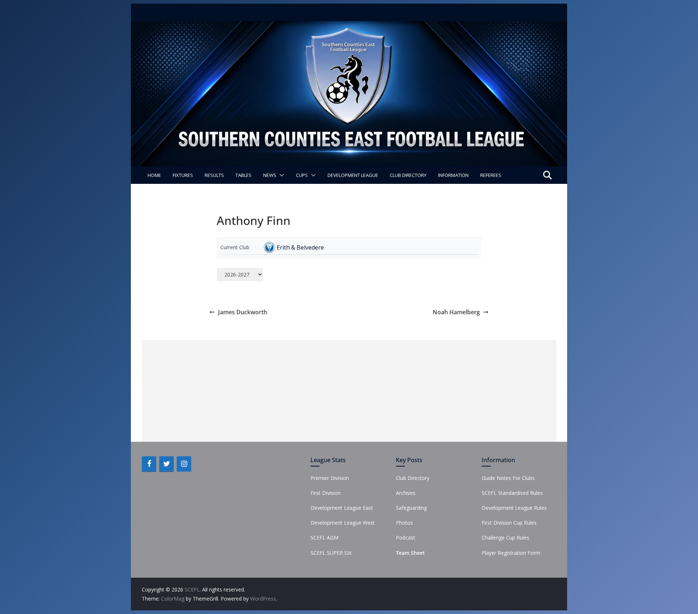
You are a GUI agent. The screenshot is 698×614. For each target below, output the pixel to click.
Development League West (342, 522)
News (269, 175)
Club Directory (408, 175)
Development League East (341, 507)
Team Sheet (410, 552)
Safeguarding (411, 507)
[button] (280, 175)
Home (154, 175)
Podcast (405, 537)
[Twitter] (166, 464)
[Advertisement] (349, 391)
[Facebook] (149, 464)
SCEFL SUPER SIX (331, 552)
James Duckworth (242, 312)
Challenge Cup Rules (505, 537)
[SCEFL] (349, 26)
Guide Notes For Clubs (508, 477)
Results (214, 175)
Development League (353, 175)
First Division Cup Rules (509, 522)
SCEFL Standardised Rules (512, 492)
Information (453, 175)
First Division (325, 492)
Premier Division (329, 477)
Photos (404, 522)
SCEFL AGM (324, 537)
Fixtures (183, 175)
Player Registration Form (511, 552)
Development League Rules (514, 507)
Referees (490, 175)
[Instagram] (184, 464)
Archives (406, 492)
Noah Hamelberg (456, 312)
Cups (302, 175)
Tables (244, 175)
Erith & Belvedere (300, 247)
